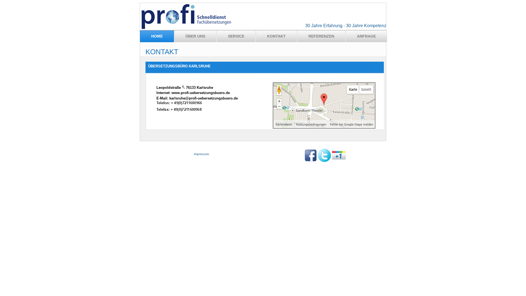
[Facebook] (311, 161)
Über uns (195, 36)
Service (236, 36)
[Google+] (339, 161)
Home (157, 36)
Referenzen (321, 36)
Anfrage (366, 36)
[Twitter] (324, 161)
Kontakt (276, 36)
